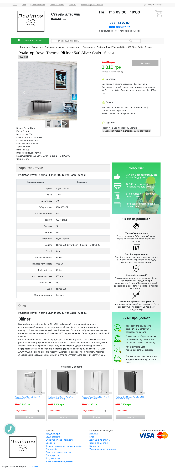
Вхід (149, 5)
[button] (24, 93)
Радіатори (88, 47)
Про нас (93, 433)
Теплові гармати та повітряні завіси (64, 446)
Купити (145, 63)
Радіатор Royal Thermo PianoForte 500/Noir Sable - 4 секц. (60, 398)
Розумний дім (53, 458)
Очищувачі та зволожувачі (59, 440)
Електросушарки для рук (58, 452)
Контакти (72, 5)
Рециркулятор (53, 455)
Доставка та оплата (99, 440)
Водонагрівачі (53, 436)
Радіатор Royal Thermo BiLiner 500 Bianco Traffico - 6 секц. (27, 398)
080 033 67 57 (119, 27)
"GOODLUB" (33, 466)
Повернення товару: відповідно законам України (126, 131)
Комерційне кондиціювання (60, 461)
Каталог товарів (33, 40)
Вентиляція (51, 449)
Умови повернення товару (92, 5)
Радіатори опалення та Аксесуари (62, 47)
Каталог (24, 47)
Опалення (36, 47)
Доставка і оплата (37, 5)
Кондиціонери (53, 433)
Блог (24, 5)
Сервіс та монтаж (57, 5)
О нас (15, 5)
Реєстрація (157, 5)
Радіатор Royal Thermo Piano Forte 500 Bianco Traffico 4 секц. (96, 398)
